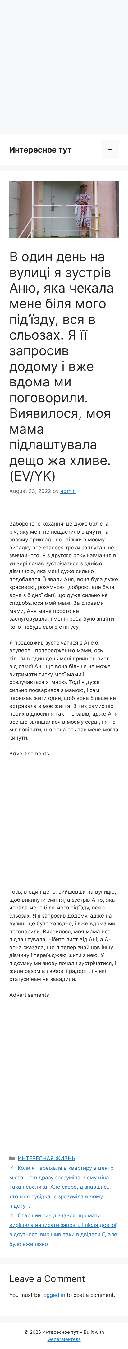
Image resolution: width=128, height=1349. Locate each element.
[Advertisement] (64, 67)
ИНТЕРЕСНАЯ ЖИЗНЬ (46, 1158)
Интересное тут (40, 149)
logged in (53, 1295)
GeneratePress (64, 1339)
